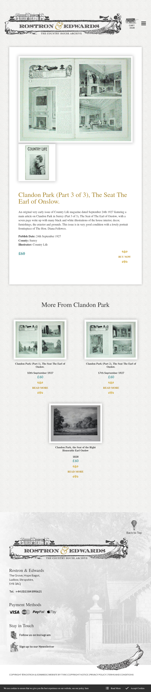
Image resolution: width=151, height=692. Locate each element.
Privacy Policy (98, 674)
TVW (63, 674)
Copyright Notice (78, 674)
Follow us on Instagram (35, 635)
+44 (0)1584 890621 (28, 591)
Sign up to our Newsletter (36, 646)
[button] (143, 23)
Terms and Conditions (121, 674)
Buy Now (124, 257)
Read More (40, 388)
